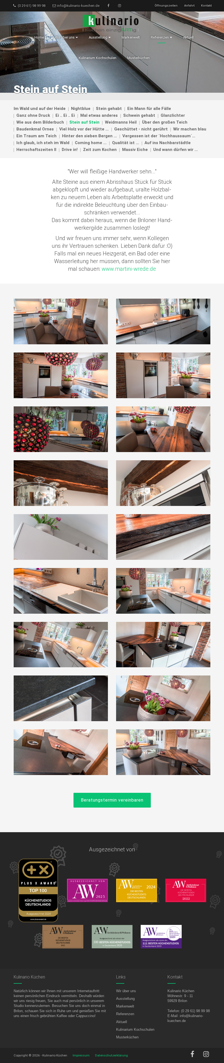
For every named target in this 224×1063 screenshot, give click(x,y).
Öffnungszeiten (166, 5)
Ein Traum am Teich (36, 135)
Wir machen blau (189, 129)
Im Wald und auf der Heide (40, 108)
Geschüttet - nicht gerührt (141, 129)
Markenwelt (125, 1006)
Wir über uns (126, 991)
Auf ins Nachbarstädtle (168, 142)
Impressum (81, 1055)
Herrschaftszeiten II (36, 149)
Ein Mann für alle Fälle (149, 108)
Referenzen (125, 1014)
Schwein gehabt (139, 115)
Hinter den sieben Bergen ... (89, 135)
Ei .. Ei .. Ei (65, 115)
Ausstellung (125, 999)
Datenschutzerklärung (111, 1055)
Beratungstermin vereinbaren (112, 800)
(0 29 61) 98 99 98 (31, 6)
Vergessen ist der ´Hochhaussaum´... (158, 135)
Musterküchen (127, 1037)
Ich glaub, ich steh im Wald (42, 142)
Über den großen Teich (164, 122)
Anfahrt (189, 5)
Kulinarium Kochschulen (135, 1029)
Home (39, 37)
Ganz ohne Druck (33, 115)
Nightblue (80, 108)
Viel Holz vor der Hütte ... (84, 129)
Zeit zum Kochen (100, 149)
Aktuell (121, 1022)
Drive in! (70, 149)
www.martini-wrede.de (129, 269)
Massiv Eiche (135, 149)
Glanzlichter (173, 115)
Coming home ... (91, 142)
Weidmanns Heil (121, 122)
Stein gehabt (109, 108)
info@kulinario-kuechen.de (77, 6)
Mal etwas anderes (99, 115)
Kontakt (206, 5)
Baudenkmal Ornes (35, 129)
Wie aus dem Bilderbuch (40, 122)
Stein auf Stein (84, 122)
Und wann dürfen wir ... (175, 149)
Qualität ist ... (125, 142)
